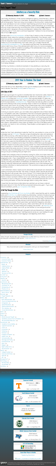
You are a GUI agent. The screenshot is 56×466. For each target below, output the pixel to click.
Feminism (4, 333)
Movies (3, 269)
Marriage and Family (7, 340)
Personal (3, 294)
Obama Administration (8, 306)
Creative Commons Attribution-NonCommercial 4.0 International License (35, 462)
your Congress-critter (24, 187)
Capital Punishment (7, 326)
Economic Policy (6, 259)
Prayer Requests (6, 296)
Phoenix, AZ (5, 289)
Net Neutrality (5, 362)
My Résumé (36, 372)
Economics (3, 257)
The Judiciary (5, 308)
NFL (3, 357)
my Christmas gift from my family (19, 193)
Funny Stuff (4, 276)
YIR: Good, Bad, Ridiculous (8, 320)
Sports (2, 350)
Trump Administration (7, 310)
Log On (42, 464)
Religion (4, 345)
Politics (2, 297)
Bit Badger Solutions (20, 464)
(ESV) (34, 238)
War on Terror (5, 292)
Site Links (53, 4)
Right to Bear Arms (7, 347)
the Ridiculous (30, 88)
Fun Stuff (3, 275)
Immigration (5, 303)
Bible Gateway (52, 240)
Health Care (5, 336)
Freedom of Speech (7, 334)
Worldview (3, 366)
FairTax (48, 139)
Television (4, 271)
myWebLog (36, 464)
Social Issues (4, 322)
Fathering (4, 331)
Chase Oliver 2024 (28, 249)
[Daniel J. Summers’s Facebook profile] (28, 458)
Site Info (4, 280)
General (3, 278)
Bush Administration (7, 299)
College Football (6, 352)
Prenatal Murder (6, 341)
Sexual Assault (5, 348)
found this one (12, 195)
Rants (2, 311)
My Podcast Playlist (22, 372)
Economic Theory (6, 261)
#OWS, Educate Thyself (8, 317)
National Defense (5, 290)
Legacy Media (5, 268)
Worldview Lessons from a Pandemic (11, 318)
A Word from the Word (27, 376)
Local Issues (4, 282)
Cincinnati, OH (5, 285)
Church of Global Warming (9, 301)
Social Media (5, 364)
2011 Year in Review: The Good (28, 80)
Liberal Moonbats (6, 304)
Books (3, 264)
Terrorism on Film (6, 273)
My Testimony (48, 372)
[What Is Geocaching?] (28, 448)
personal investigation (17, 35)
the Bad (20, 88)
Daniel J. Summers (6, 3)
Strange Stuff (4, 359)
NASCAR (4, 355)
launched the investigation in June (12, 44)
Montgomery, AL (6, 287)
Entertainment (4, 262)
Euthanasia (5, 329)
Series (2, 315)
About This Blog (6, 372)
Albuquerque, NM (6, 283)
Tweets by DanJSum (28, 455)
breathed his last (21, 102)
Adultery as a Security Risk (28, 12)
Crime (3, 327)
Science (3, 313)
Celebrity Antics (6, 266)
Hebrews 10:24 (48, 205)
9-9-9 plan (16, 134)
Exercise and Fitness (7, 354)
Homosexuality (6, 338)
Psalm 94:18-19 (29, 238)
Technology (4, 361)
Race (3, 343)
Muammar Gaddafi (22, 98)
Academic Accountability (8, 324)
